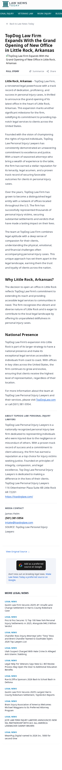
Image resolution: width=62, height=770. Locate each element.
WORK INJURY (44, 13)
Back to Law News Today (22, 23)
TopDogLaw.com (46, 399)
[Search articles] (58, 4)
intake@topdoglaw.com (19, 522)
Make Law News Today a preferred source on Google (29, 577)
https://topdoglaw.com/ (19, 496)
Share (53, 71)
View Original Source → (18, 551)
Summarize (38, 71)
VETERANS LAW (25, 13)
